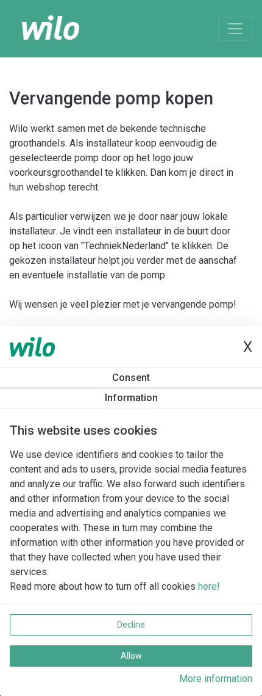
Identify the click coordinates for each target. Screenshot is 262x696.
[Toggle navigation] (235, 28)
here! (209, 586)
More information (215, 678)
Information (131, 398)
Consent (131, 377)
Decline (131, 624)
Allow (131, 656)
